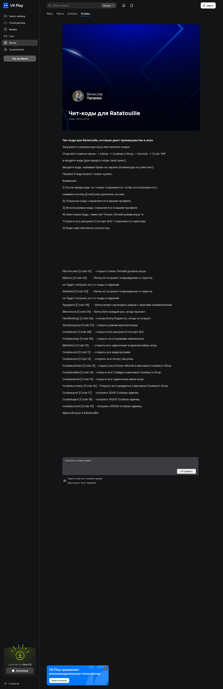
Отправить (186, 471)
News (60, 13)
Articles (72, 13)
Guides (85, 13)
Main (50, 13)
